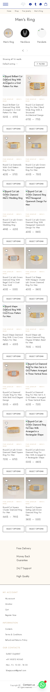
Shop (17, 11)
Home (9, 11)
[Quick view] (6, 82)
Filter (42, 64)
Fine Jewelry (26, 11)
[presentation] (23, 51)
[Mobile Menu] (5, 4)
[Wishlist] (40, 5)
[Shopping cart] (45, 5)
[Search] (30, 4)
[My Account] (35, 4)
